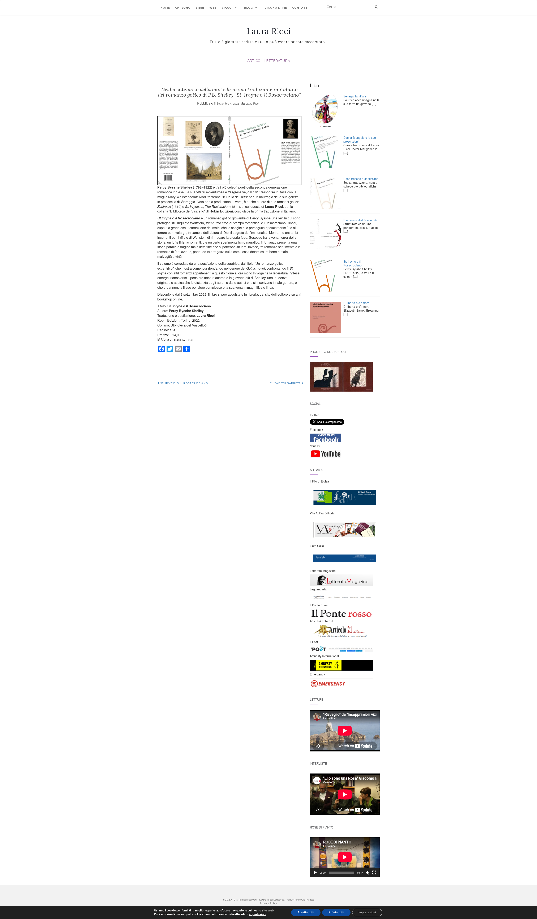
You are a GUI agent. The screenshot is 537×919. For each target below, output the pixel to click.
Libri (200, 7)
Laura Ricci (269, 31)
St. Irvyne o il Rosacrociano (183, 383)
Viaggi (227, 7)
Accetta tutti (305, 912)
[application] (345, 857)
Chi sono (183, 7)
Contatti (300, 7)
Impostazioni (367, 912)
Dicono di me (276, 7)
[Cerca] (376, 7)
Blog (248, 7)
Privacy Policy (268, 903)
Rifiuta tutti (336, 912)
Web (212, 7)
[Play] (315, 872)
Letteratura (277, 61)
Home (165, 7)
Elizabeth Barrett (285, 383)
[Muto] (367, 872)
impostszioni (257, 914)
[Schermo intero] (374, 872)
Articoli (255, 61)
